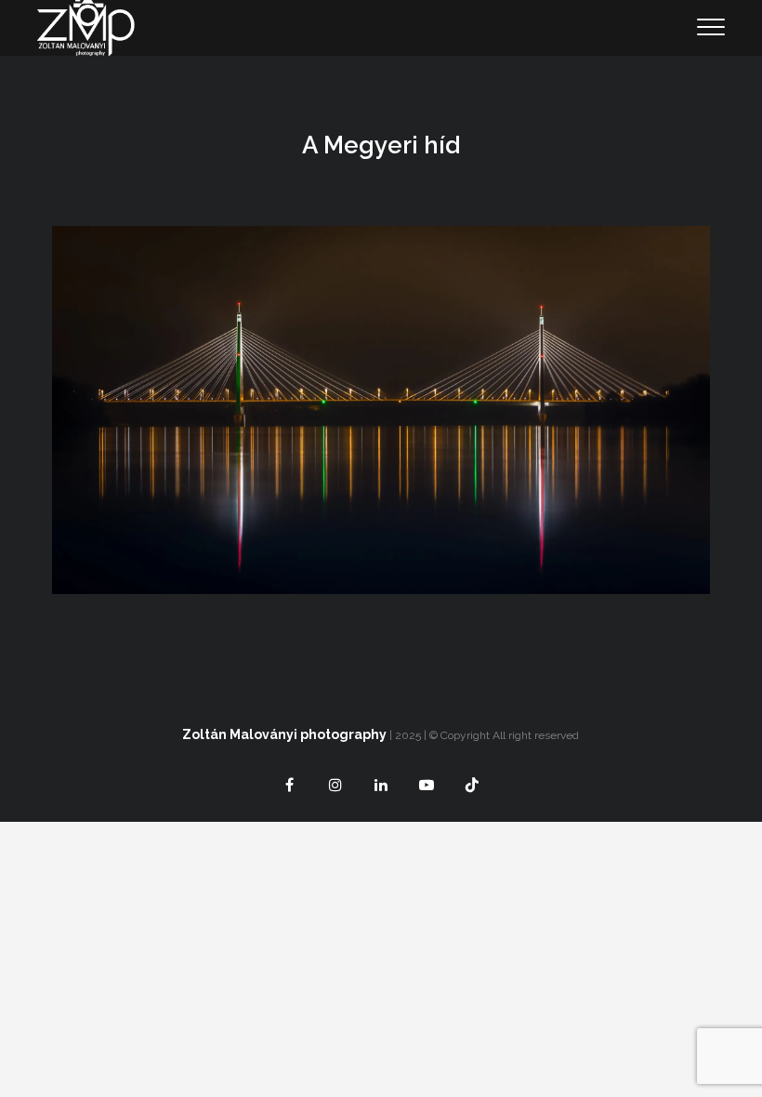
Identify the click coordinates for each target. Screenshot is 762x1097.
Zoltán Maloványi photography (284, 734)
